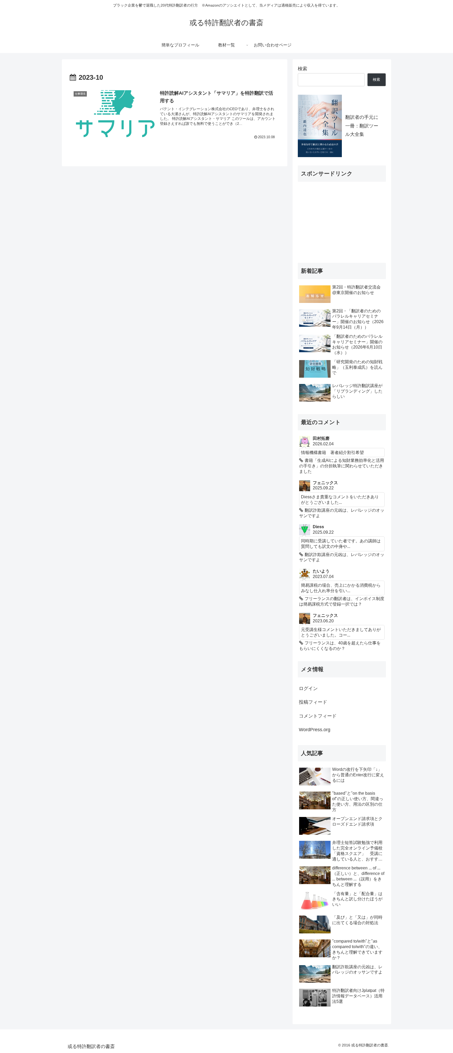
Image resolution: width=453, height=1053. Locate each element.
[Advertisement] (337, 219)
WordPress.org (314, 729)
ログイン (308, 688)
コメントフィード (318, 716)
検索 (302, 68)
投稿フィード (313, 702)
